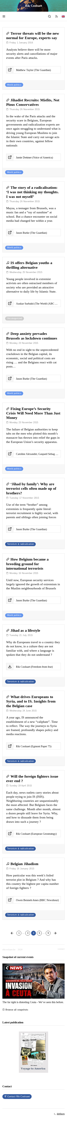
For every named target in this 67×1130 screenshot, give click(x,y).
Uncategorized (14, 318)
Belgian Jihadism (24, 864)
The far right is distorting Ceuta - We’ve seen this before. (33, 1002)
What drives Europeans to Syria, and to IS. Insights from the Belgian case (30, 701)
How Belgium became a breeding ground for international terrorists (27, 563)
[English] (63, 16)
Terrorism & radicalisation (20, 544)
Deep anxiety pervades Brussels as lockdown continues (31, 335)
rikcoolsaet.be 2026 (12, 949)
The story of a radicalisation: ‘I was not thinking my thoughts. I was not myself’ (32, 192)
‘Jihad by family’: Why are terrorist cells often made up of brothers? (31, 488)
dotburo (61, 1114)
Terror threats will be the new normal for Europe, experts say (32, 35)
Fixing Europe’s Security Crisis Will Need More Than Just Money (33, 413)
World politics (14, 85)
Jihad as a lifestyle (25, 630)
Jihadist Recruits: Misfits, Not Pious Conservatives (32, 102)
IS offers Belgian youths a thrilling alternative (29, 265)
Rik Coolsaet (33, 5)
